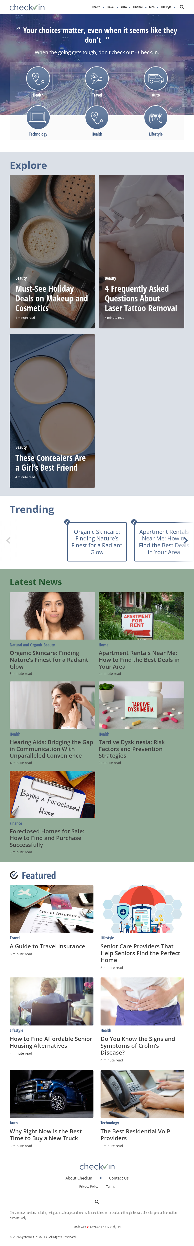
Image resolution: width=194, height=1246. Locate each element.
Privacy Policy (88, 1186)
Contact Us (119, 1178)
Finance (138, 7)
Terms (110, 1186)
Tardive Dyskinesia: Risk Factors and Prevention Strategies (132, 749)
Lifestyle (166, 7)
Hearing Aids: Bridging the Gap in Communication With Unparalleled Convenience (51, 749)
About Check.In (79, 1178)
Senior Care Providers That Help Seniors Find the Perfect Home (140, 953)
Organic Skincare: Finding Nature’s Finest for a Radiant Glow (96, 542)
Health (96, 7)
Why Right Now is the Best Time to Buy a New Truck (46, 1134)
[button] (186, 540)
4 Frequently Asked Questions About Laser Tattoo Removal (141, 298)
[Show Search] (182, 7)
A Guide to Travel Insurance (47, 946)
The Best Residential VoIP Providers (135, 1134)
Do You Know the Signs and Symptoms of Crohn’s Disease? (138, 1045)
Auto (124, 7)
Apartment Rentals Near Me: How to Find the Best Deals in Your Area (164, 542)
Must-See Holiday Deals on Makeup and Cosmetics (51, 298)
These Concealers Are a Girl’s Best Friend (50, 462)
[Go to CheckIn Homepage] (27, 7)
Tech (151, 7)
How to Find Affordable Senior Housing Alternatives (51, 1042)
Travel (110, 7)
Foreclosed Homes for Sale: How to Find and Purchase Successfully (47, 838)
